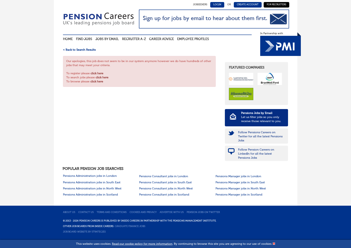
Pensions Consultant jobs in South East (165, 182)
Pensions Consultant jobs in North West (166, 188)
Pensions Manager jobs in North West (241, 188)
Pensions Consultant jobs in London (163, 176)
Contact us (86, 212)
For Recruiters (276, 4)
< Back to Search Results (79, 49)
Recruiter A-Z (134, 39)
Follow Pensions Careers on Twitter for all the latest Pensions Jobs (260, 136)
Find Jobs (84, 39)
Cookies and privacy (143, 212)
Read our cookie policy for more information (142, 244)
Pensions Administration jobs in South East (91, 182)
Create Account (248, 4)
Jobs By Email (107, 39)
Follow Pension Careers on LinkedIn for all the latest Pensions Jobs (256, 153)
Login (217, 4)
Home (68, 39)
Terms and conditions (112, 212)
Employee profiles (193, 39)
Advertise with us (172, 212)
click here (97, 73)
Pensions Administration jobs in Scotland (90, 194)
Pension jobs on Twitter (203, 212)
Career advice (161, 39)
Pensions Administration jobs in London (90, 176)
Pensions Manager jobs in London (238, 176)
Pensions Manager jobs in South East (240, 182)
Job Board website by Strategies (84, 232)
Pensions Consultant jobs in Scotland (164, 194)
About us (69, 212)
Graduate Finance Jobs (130, 226)
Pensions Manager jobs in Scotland (239, 194)
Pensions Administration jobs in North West (92, 188)
